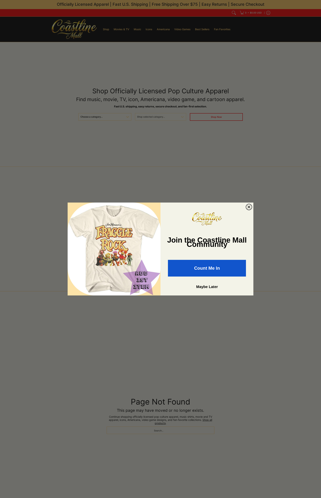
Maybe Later (207, 287)
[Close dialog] (249, 207)
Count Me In (207, 268)
